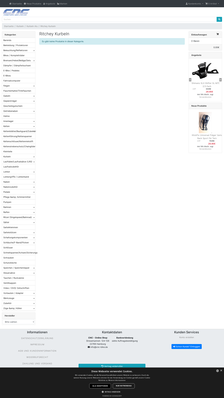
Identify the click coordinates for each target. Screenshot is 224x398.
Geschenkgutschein (12, 106)
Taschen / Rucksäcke (13, 278)
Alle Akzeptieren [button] (100, 386)
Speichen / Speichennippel (16, 268)
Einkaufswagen (199, 34)
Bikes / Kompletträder (14, 55)
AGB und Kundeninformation (37, 350)
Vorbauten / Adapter (13, 293)
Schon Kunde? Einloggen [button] (187, 346)
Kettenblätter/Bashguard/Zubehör (19, 131)
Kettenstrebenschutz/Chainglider (19, 146)
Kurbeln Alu (32, 26)
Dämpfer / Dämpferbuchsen (17, 65)
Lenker (6, 171)
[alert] (112, 383)
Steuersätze (9, 273)
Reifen (6, 212)
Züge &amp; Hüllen (12, 308)
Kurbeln (20, 26)
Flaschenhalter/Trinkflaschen (17, 90)
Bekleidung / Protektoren (15, 45)
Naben (6, 182)
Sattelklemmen (10, 227)
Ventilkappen (9, 283)
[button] (194, 3)
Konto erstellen (186, 337)
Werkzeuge (8, 298)
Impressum (37, 344)
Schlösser (8, 247)
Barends (7, 40)
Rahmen (7, 207)
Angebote (196, 55)
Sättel (6, 222)
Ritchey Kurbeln (48, 26)
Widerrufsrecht (37, 357)
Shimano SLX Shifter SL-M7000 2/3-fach (207, 85)
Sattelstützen (9, 232)
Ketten (6, 126)
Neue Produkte (199, 106)
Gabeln (6, 96)
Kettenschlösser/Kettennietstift (18, 141)
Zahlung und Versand (37, 363)
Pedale (6, 192)
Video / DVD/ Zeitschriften (16, 288)
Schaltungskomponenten (15, 237)
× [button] (221, 371)
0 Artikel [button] (212, 3)
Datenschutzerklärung (37, 338)
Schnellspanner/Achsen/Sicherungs (19, 252)
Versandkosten (205, 97)
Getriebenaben (10, 111)
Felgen (6, 85)
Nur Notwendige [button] (124, 386)
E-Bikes (7, 75)
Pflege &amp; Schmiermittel (16, 197)
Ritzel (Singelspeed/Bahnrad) (17, 217)
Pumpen (7, 202)
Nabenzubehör (10, 187)
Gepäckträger (10, 101)
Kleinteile (7, 151)
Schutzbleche (10, 262)
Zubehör (7, 303)
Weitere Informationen (116, 380)
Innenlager (8, 121)
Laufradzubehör (11, 166)
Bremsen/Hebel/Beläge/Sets (17, 60)
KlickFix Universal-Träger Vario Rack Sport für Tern (207, 137)
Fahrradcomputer (11, 80)
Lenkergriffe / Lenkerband (16, 176)
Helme (6, 116)
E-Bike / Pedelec (11, 70)
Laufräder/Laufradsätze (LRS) (17, 161)
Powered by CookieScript (112, 396)
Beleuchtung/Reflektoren (15, 50)
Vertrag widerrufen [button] (113, 366)
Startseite (9, 26)
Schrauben (8, 257)
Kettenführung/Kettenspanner (17, 136)
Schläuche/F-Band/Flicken (16, 242)
